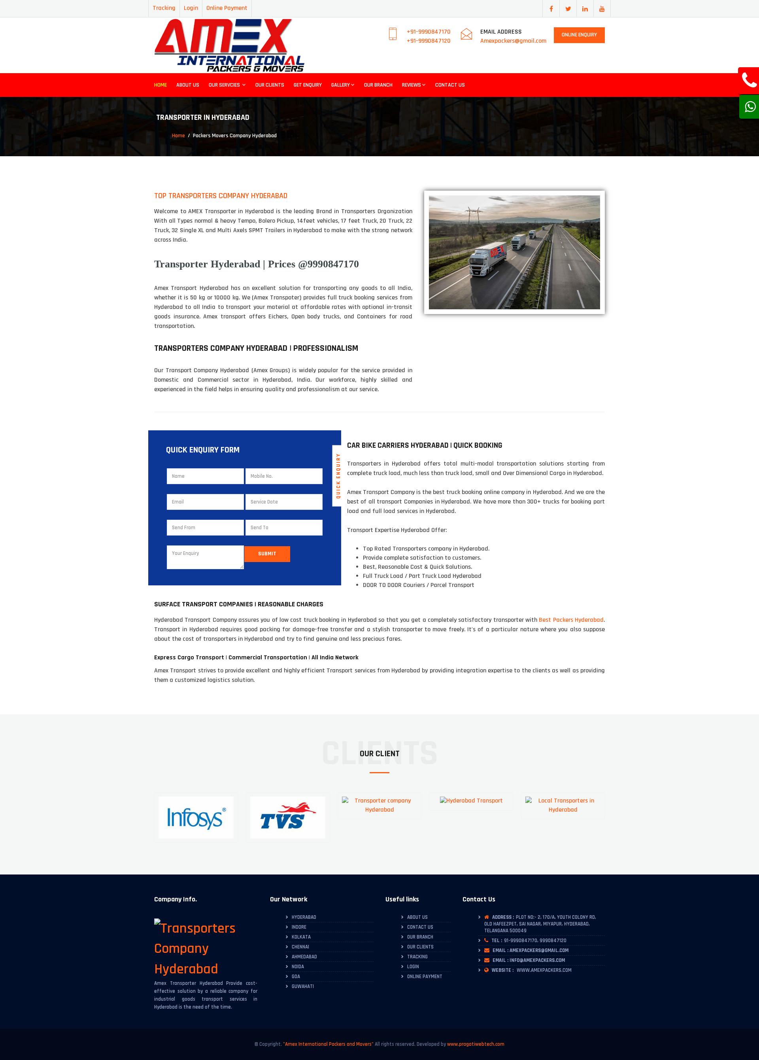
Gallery (340, 85)
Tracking (164, 8)
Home (160, 85)
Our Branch (378, 85)
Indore (299, 927)
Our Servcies (225, 85)
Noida (298, 966)
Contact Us (450, 85)
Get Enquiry (308, 85)
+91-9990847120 (429, 41)
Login (191, 8)
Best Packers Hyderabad (571, 620)
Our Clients (269, 85)
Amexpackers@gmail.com (513, 41)
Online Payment (226, 8)
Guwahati (303, 986)
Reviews (411, 85)
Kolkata (301, 937)
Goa (296, 976)
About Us (187, 85)
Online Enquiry (579, 34)
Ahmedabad (304, 957)
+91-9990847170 (429, 32)
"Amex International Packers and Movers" (328, 1044)
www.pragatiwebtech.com (475, 1044)
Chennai (300, 947)
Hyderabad (304, 917)
